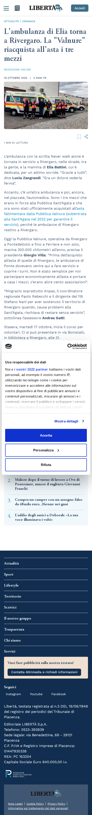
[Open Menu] (6, 8)
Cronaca (28, 21)
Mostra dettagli (66, 421)
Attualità (11, 21)
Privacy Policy (56, 803)
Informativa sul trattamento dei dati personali (38, 808)
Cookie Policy (35, 803)
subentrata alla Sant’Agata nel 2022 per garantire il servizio (45, 219)
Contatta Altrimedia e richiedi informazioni (44, 672)
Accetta (46, 435)
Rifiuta (46, 465)
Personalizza (43, 450)
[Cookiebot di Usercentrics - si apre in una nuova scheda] (67, 346)
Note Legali (15, 803)
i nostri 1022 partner (31, 369)
